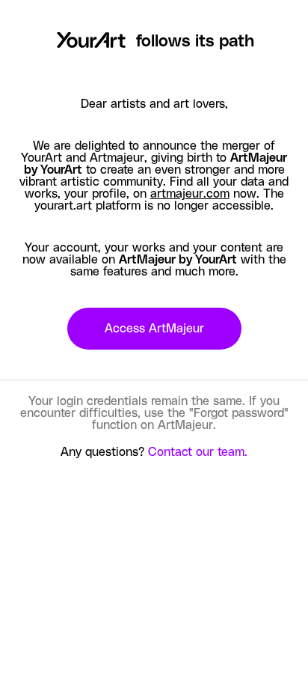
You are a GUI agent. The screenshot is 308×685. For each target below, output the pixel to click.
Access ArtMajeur (154, 329)
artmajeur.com (190, 194)
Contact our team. (197, 452)
